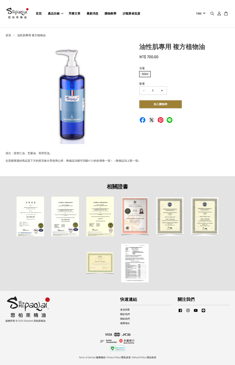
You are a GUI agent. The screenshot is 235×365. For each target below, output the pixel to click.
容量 (142, 68)
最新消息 (92, 14)
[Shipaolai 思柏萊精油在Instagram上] (188, 312)
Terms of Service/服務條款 (92, 357)
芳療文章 (74, 14)
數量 (142, 83)
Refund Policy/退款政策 (144, 357)
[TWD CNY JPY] (200, 14)
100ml (145, 74)
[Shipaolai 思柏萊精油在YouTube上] (195, 312)
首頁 (39, 14)
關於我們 (125, 314)
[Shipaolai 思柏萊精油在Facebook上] (180, 312)
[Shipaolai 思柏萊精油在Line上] (203, 312)
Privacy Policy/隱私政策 (119, 357)
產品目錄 (54, 14)
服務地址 (125, 323)
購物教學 (110, 14)
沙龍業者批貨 (131, 14)
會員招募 (125, 309)
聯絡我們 (125, 318)
